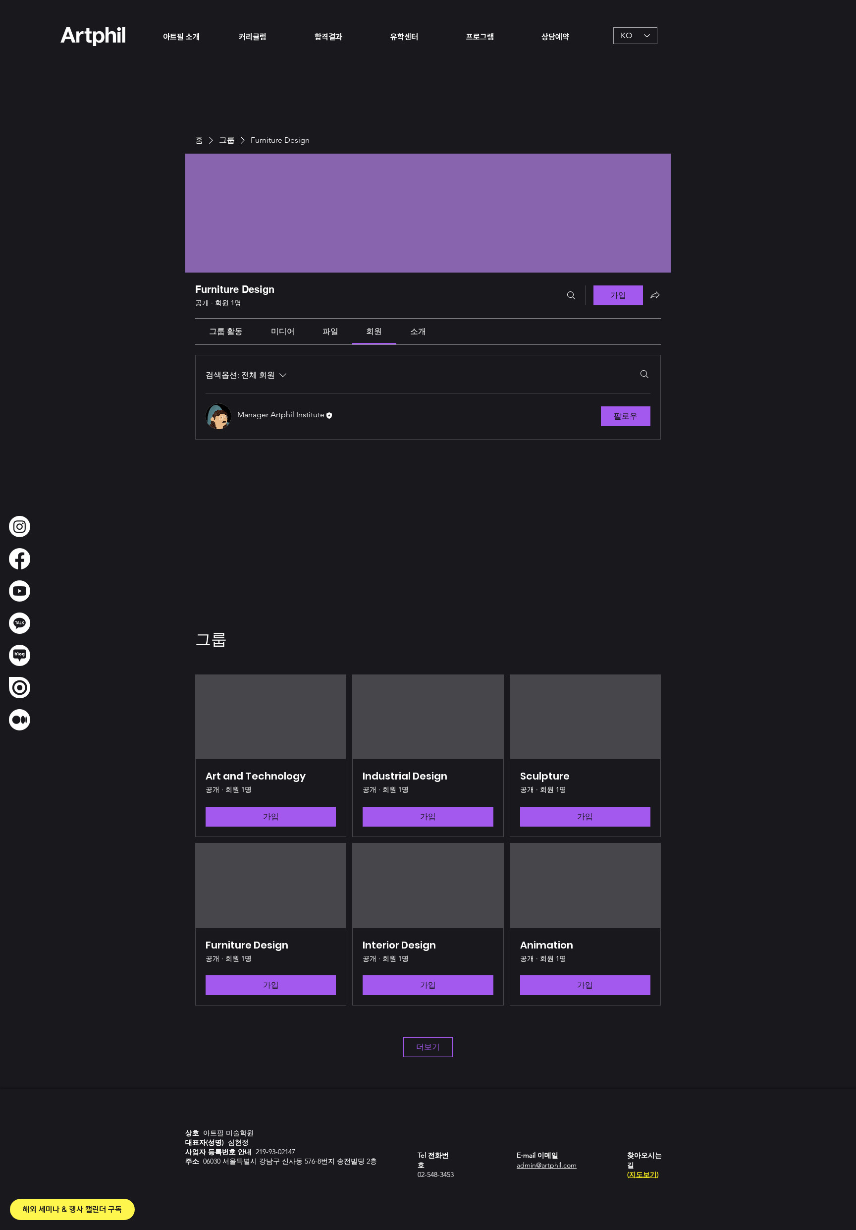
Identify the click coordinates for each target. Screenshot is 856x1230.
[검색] (571, 295)
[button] (193, 35)
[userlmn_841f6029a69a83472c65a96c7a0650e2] (19, 623)
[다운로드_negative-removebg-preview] (19, 591)
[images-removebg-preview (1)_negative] (19, 655)
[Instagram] (19, 526)
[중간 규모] (19, 719)
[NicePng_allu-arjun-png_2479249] (19, 687)
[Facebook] (19, 558)
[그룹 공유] (655, 295)
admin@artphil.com (547, 1165)
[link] (226, 331)
